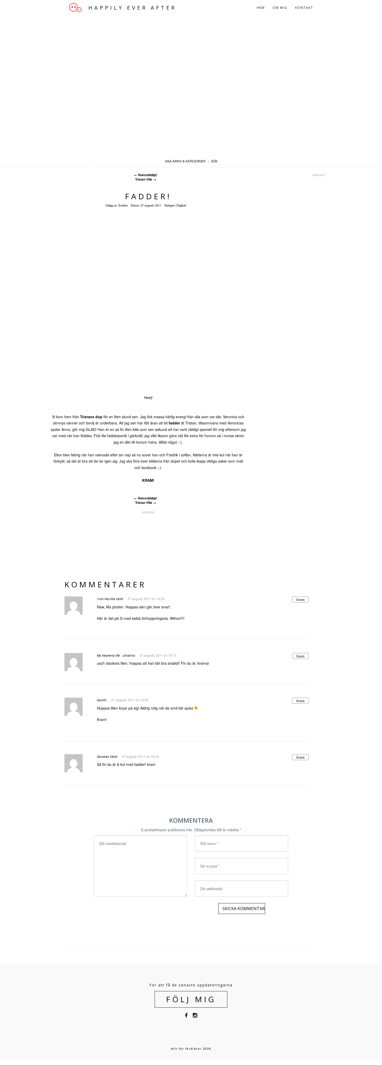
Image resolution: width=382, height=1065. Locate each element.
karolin (102, 700)
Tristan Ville (145, 179)
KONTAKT (304, 7)
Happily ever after (132, 8)
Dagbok (181, 205)
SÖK (214, 161)
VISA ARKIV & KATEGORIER (185, 161)
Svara (300, 599)
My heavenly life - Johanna (116, 655)
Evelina (123, 205)
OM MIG (280, 7)
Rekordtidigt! (145, 175)
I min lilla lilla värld (110, 598)
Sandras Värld (107, 756)
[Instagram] (195, 1016)
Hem (261, 7)
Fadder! (148, 196)
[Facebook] (186, 1016)
